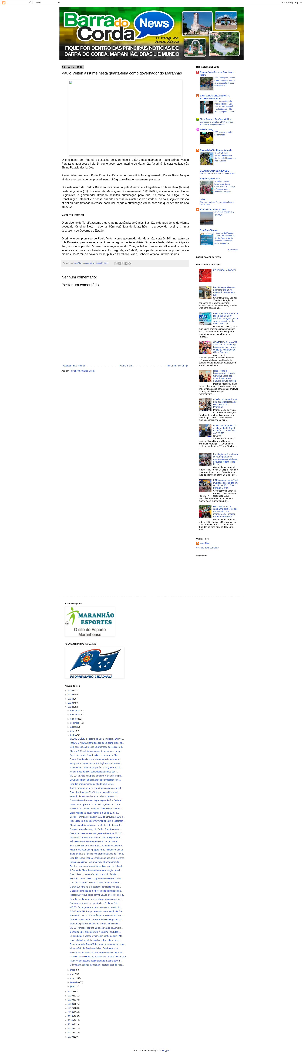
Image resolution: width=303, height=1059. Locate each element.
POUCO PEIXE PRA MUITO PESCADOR (217, 174)
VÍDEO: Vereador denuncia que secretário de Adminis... (96, 928)
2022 (70, 707)
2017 (70, 1008)
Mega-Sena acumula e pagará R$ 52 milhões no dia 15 (96, 850)
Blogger (165, 1050)
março (73, 978)
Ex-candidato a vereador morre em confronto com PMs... (96, 936)
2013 (70, 1024)
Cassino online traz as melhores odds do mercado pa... (96, 891)
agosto (73, 727)
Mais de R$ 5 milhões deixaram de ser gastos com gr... (96, 751)
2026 (70, 690)
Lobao (203, 199)
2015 (70, 1016)
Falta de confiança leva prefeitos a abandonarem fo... (95, 862)
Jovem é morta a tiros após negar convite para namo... (96, 759)
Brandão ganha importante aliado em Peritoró (92, 784)
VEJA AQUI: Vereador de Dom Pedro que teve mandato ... (97, 952)
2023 (70, 703)
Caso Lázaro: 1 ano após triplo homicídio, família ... (94, 874)
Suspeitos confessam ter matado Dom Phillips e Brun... (96, 837)
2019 (70, 1000)
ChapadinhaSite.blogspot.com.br (216, 150)
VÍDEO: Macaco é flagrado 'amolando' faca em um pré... (96, 776)
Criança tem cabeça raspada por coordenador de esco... (97, 965)
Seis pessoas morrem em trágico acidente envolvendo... (96, 845)
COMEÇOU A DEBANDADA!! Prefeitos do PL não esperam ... (99, 956)
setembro (75, 723)
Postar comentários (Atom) (82, 371)
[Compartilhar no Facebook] (126, 263)
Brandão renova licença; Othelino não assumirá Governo (97, 858)
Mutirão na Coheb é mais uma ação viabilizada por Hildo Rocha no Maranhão (225, 403)
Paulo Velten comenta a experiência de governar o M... (96, 767)
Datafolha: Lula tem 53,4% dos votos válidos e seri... (95, 792)
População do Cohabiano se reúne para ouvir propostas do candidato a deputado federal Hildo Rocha (225, 459)
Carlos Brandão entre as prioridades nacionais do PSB (96, 788)
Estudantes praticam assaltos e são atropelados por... (95, 780)
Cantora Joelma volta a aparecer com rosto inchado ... (95, 887)
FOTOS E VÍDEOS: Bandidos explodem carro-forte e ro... (97, 743)
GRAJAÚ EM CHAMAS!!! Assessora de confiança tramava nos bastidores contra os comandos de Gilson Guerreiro (225, 347)
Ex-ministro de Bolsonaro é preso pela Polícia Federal (95, 800)
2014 (70, 1020)
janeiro (74, 986)
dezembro (75, 710)
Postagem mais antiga (177, 366)
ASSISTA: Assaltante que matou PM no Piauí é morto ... (96, 808)
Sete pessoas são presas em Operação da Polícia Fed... (96, 747)
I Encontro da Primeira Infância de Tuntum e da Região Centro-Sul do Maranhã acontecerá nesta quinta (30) (224, 238)
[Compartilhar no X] (123, 263)
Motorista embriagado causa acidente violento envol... (95, 825)
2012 (70, 1028)
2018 (70, 1004)
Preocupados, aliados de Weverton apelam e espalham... (97, 821)
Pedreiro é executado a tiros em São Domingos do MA (96, 919)
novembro (75, 714)
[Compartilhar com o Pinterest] (129, 263)
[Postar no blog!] (119, 263)
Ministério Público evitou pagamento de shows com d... (96, 878)
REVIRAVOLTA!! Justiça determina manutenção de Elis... (97, 911)
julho (73, 731)
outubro (74, 719)
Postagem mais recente (73, 366)
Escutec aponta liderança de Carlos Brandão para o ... (96, 829)
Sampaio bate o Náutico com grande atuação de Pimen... (97, 854)
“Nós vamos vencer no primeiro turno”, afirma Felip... (95, 903)
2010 (70, 1037)
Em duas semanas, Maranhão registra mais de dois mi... (96, 866)
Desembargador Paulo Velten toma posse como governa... (98, 944)
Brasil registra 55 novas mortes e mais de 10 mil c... (94, 813)
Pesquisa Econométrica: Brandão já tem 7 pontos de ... (96, 763)
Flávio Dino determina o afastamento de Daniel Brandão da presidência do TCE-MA (224, 429)
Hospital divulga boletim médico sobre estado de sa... (95, 940)
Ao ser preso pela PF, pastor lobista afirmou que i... (94, 772)
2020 (70, 996)
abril (72, 974)
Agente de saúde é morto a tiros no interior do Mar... (94, 755)
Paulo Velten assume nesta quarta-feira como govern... (96, 961)
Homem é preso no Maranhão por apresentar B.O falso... (97, 915)
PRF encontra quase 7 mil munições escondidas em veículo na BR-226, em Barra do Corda (225, 484)
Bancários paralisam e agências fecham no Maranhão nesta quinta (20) (224, 291)
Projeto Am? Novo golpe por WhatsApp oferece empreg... (97, 895)
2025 (70, 694)
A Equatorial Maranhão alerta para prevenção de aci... (95, 870)
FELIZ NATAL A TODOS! (224, 270)
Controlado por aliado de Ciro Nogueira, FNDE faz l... (95, 932)
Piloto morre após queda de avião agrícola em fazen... (95, 804)
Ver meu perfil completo (207, 548)
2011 (70, 1032)
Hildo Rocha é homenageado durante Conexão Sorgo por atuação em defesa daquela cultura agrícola (224, 376)
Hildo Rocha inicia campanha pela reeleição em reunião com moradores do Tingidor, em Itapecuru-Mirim (225, 511)
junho (73, 735)
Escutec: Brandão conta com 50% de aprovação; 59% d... (97, 817)
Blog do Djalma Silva (210, 178)
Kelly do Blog (206, 129)
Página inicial (125, 366)
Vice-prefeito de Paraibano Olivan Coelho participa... (95, 948)
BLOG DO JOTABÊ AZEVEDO (214, 171)
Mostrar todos (233, 250)
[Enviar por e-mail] (116, 263)
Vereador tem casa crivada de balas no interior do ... (94, 796)
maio (73, 970)
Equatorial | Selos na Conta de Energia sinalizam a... (95, 923)
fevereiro (74, 982)
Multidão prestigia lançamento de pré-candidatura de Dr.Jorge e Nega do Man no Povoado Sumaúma (224, 186)
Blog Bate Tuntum (209, 230)
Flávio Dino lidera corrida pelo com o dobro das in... (94, 841)
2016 (70, 1012)
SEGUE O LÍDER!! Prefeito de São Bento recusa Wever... (97, 739)
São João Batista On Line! (213, 209)
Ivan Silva (204, 543)
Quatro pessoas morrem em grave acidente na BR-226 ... (97, 833)
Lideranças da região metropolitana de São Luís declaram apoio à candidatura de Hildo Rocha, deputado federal (224, 106)
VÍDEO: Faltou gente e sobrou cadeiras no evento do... (96, 907)
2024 (70, 699)
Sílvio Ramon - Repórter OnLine (215, 119)
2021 (70, 991)
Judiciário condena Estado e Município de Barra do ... (95, 882)
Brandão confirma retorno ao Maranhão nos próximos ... (96, 899)
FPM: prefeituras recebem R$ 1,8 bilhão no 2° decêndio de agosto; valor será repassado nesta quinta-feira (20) (225, 318)
